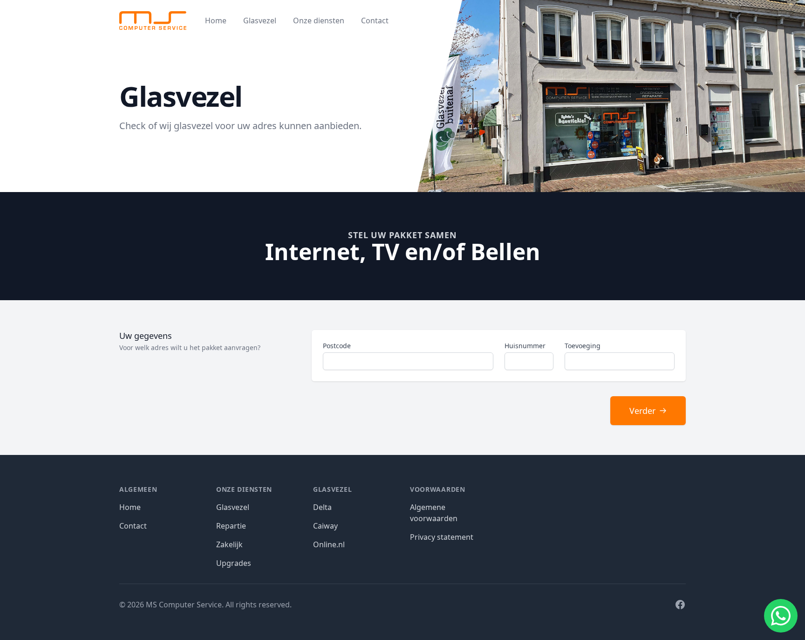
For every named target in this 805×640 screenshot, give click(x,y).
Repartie (231, 526)
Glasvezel (259, 20)
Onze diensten (318, 20)
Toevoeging (582, 345)
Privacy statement (441, 537)
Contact (375, 20)
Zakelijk (229, 544)
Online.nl (329, 544)
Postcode (337, 345)
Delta (322, 507)
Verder (642, 410)
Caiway (325, 526)
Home (215, 20)
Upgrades (233, 563)
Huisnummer (525, 345)
